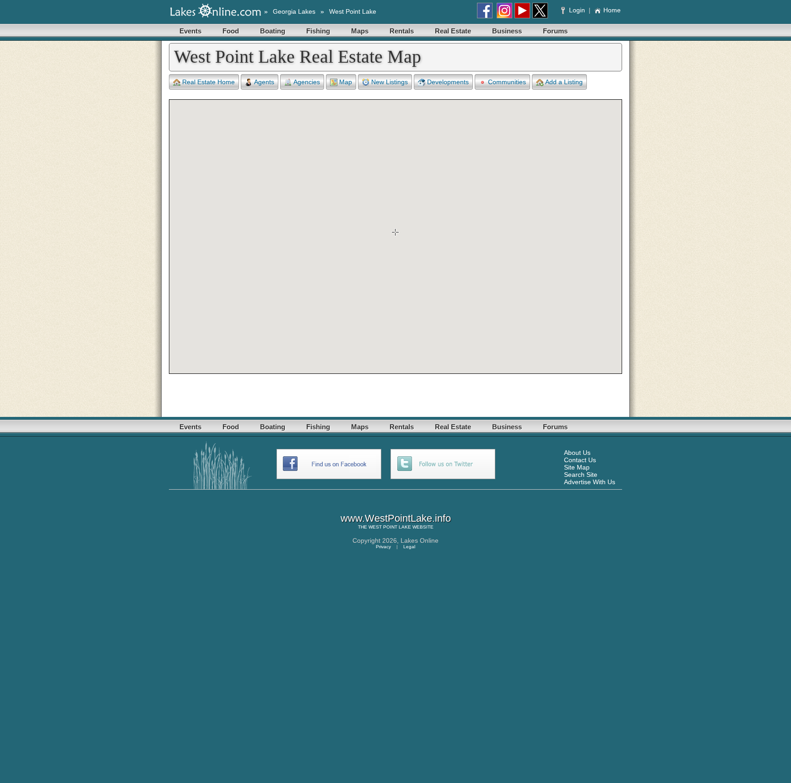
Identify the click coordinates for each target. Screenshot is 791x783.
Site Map (577, 467)
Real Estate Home (208, 82)
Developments (448, 82)
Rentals (402, 31)
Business (507, 31)
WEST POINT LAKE (389, 526)
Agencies (306, 82)
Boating (272, 31)
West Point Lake (352, 11)
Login (577, 10)
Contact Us (580, 460)
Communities (507, 82)
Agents (264, 82)
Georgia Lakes (294, 11)
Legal (409, 546)
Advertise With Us (589, 482)
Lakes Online (420, 540)
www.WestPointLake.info (396, 518)
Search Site (580, 474)
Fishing (318, 31)
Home (612, 10)
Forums (555, 31)
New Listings (389, 82)
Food (230, 31)
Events (190, 31)
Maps (359, 31)
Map (345, 82)
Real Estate (453, 31)
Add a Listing (564, 82)
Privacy (383, 546)
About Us (577, 452)
